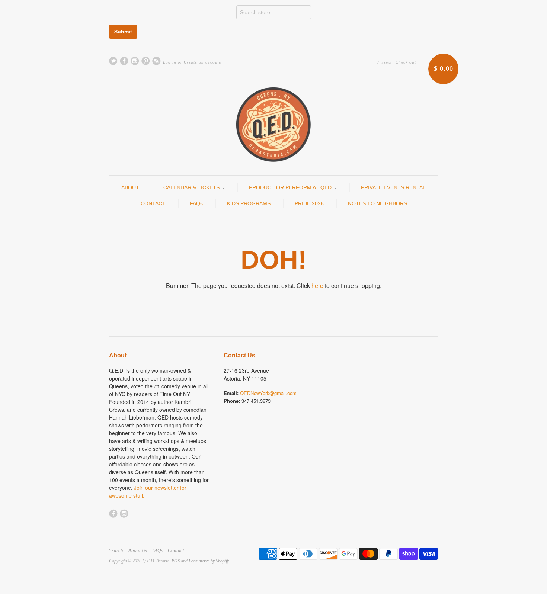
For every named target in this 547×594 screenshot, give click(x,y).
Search (116, 550)
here (317, 285)
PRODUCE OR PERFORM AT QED (291, 187)
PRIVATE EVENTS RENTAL (393, 187)
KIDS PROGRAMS (249, 203)
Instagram (135, 61)
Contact (176, 550)
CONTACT (153, 203)
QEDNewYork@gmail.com (268, 392)
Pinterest (145, 61)
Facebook (124, 61)
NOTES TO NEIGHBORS (377, 203)
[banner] (273, 124)
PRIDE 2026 (309, 203)
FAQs (196, 203)
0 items (384, 62)
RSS (156, 61)
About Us (137, 550)
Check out (406, 62)
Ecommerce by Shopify (208, 561)
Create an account (203, 62)
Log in (169, 62)
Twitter (113, 61)
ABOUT (130, 187)
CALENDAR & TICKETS (192, 187)
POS (176, 561)
